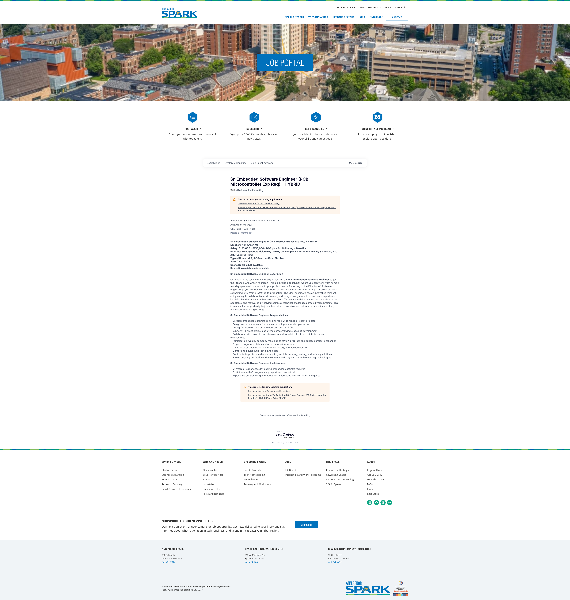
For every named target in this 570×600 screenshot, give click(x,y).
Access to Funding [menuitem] (172, 484)
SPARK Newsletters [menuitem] (377, 7)
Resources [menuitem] (342, 7)
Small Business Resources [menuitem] (176, 489)
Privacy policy (278, 442)
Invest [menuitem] (362, 7)
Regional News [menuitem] (375, 470)
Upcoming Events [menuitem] (343, 17)
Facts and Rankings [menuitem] (213, 493)
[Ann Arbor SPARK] (400, 588)
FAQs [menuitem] (370, 484)
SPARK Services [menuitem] (294, 17)
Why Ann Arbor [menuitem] (318, 17)
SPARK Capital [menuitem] (169, 479)
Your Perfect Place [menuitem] (213, 474)
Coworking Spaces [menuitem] (336, 474)
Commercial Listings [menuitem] (337, 470)
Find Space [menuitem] (376, 17)
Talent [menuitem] (206, 479)
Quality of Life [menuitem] (210, 470)
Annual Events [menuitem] (252, 479)
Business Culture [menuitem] (212, 489)
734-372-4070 (251, 561)
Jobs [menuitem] (362, 17)
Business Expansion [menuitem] (173, 474)
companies (235, 162)
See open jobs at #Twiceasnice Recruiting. (259, 203)
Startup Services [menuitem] (171, 470)
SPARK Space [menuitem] (333, 484)
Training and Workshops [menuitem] (257, 484)
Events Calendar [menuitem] (253, 470)
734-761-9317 (168, 561)
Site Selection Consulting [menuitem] (340, 479)
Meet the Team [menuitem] (375, 479)
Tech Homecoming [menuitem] (254, 474)
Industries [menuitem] (208, 484)
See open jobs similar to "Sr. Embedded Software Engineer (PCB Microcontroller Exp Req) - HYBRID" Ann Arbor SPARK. (287, 209)
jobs (213, 162)
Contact (397, 17)
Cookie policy (292, 442)
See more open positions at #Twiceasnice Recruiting (285, 415)
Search (398, 7)
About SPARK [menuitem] (374, 474)
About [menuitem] (353, 7)
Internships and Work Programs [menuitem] (303, 474)
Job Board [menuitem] (290, 470)
